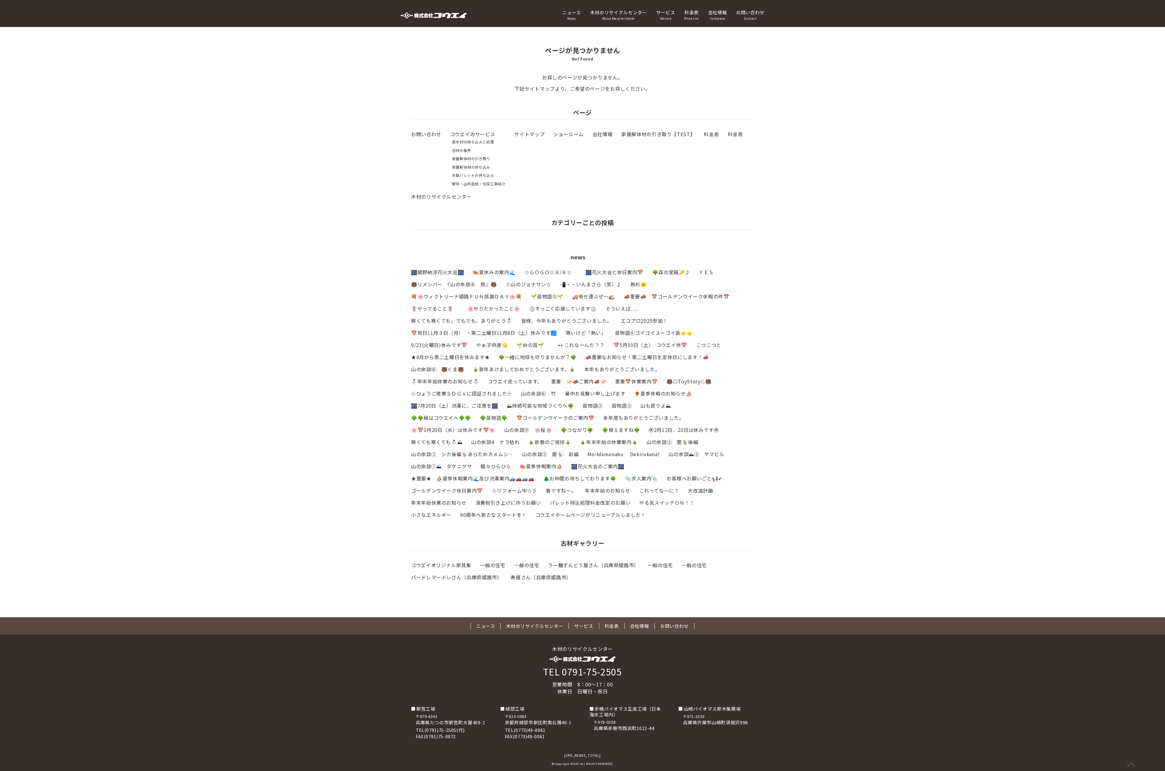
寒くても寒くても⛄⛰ (436, 442)
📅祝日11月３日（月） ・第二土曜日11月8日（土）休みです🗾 (484, 332)
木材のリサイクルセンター (618, 15)
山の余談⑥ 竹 (538, 393)
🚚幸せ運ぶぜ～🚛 (593, 296)
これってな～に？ (659, 490)
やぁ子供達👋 (492, 344)
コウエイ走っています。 (515, 381)
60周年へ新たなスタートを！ (493, 514)
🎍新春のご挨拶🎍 (549, 442)
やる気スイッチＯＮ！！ (667, 502)
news (578, 257)
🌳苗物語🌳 (494, 417)
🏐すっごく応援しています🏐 (563, 308)
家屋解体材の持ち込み (471, 167)
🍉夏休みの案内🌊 (494, 272)
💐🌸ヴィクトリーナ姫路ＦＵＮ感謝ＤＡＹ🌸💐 (466, 296)
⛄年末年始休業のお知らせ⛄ (445, 381)
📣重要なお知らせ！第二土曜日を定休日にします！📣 (647, 357)
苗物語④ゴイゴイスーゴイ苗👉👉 (654, 332)
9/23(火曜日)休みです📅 (439, 344)
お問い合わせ (750, 15)
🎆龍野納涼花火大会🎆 (437, 272)
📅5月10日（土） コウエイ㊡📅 (650, 344)
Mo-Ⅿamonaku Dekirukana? (623, 454)
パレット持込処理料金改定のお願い (590, 502)
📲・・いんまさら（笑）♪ (591, 284)
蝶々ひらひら (496, 466)
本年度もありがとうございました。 (643, 417)
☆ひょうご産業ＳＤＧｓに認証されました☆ (461, 393)
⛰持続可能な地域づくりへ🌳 (540, 405)
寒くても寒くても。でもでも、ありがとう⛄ (461, 320)
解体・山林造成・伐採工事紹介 (479, 183)
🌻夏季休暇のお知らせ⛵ (663, 393)
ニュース (571, 15)
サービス (665, 15)
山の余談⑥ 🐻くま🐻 (437, 369)
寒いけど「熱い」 (586, 332)
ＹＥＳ (706, 272)
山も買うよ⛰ (655, 405)
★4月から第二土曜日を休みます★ (450, 357)
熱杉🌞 (638, 284)
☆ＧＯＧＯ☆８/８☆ (550, 272)
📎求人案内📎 (641, 478)
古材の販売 (461, 150)
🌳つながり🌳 (577, 429)
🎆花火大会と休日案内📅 (614, 272)
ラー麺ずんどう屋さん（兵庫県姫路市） (593, 565)
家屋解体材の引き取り (471, 158)
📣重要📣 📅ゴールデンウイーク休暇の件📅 (677, 296)
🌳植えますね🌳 (621, 429)
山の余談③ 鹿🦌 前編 (550, 454)
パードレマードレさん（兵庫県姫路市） (456, 577)
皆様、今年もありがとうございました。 (566, 320)
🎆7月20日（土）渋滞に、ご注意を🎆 (454, 405)
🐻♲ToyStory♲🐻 (689, 381)
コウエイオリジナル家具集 (441, 565)
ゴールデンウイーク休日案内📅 (447, 490)
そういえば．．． (623, 308)
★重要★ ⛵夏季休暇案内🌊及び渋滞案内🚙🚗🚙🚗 (473, 478)
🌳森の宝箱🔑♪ (671, 272)
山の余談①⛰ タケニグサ (441, 466)
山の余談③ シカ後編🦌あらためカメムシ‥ (462, 454)
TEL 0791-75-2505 (582, 671)
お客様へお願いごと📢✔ (694, 478)
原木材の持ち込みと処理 (473, 141)
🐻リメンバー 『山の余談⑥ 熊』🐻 (454, 284)
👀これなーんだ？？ (581, 344)
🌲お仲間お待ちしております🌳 (579, 478)
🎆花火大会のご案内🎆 (597, 466)
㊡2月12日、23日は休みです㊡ (684, 429)
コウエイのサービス (472, 134)
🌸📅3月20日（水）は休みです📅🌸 (453, 429)
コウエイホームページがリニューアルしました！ (590, 514)
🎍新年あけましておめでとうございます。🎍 (524, 369)
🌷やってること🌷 (435, 308)
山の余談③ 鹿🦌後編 (672, 442)
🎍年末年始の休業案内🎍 (609, 442)
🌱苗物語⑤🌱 (547, 296)
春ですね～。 (561, 490)
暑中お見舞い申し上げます (595, 393)
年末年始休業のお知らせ (439, 502)
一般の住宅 (492, 565)
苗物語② (622, 405)
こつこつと (708, 344)
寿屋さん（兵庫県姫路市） (541, 577)
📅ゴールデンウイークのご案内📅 (555, 417)
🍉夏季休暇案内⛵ (541, 466)
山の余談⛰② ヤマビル (696, 454)
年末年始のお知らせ (607, 490)
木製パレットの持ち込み (473, 175)
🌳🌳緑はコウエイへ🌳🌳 (441, 417)
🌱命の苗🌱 (532, 344)
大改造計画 (700, 490)
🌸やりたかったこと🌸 (494, 308)
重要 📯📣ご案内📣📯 (578, 381)
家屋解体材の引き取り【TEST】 (658, 134)
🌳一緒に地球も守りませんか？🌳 (537, 357)
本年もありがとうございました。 (622, 369)
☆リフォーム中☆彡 (514, 490)
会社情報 (717, 15)
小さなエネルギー (431, 514)
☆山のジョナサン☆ (528, 284)
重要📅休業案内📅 (636, 381)
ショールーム (568, 134)
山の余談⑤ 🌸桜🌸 (528, 429)
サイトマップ (529, 134)
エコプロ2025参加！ (644, 320)
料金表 (691, 15)
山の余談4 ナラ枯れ (495, 442)
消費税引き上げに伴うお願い (508, 502)
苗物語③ (592, 405)
